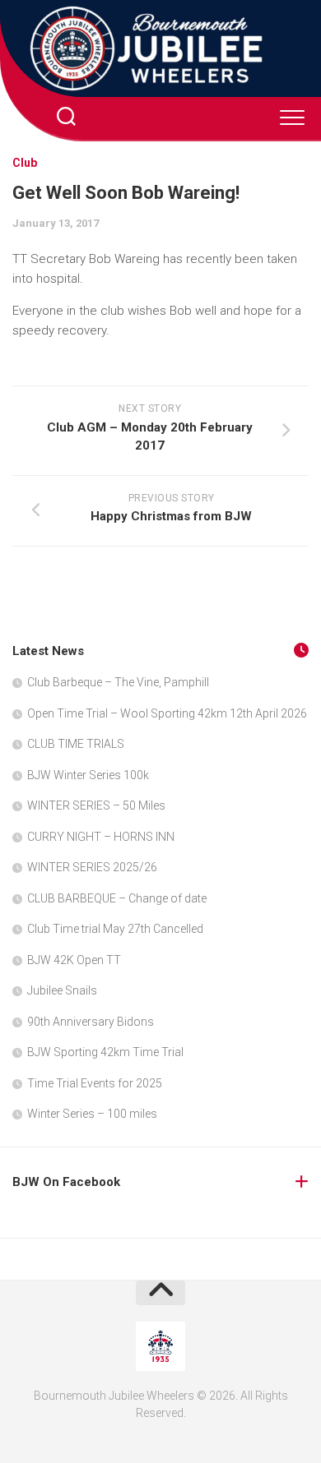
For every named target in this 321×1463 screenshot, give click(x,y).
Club (24, 162)
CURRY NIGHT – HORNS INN (100, 836)
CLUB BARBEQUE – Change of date (117, 898)
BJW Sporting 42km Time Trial (105, 1052)
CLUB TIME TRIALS (75, 743)
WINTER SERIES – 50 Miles (96, 805)
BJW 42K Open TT (74, 960)
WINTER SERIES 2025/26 (92, 867)
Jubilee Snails (62, 990)
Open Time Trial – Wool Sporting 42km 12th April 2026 (167, 713)
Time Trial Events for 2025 (94, 1083)
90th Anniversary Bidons (90, 1021)
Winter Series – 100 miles (92, 1113)
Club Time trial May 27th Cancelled (115, 928)
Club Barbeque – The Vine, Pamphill (118, 682)
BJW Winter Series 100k (88, 775)
